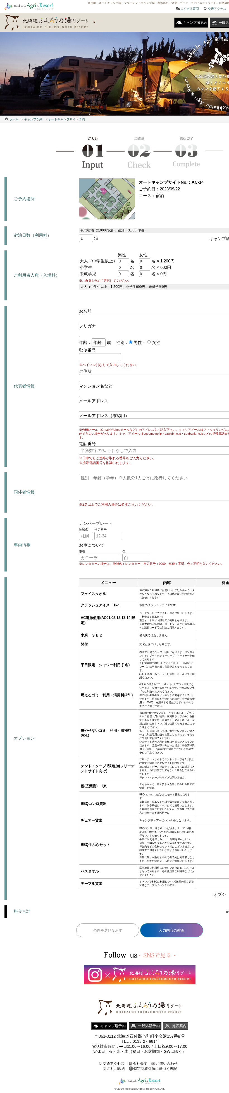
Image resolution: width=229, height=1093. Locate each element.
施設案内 (179, 1026)
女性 (155, 342)
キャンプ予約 (33, 119)
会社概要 (140, 1063)
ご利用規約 (116, 1068)
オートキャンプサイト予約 (66, 119)
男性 (137, 342)
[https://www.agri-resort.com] (140, 1020)
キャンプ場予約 (195, 23)
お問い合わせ (167, 1063)
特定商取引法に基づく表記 (155, 1068)
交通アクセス (217, 8)
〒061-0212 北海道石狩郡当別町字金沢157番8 (137, 1036)
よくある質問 (189, 8)
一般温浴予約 (149, 1026)
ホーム (13, 119)
